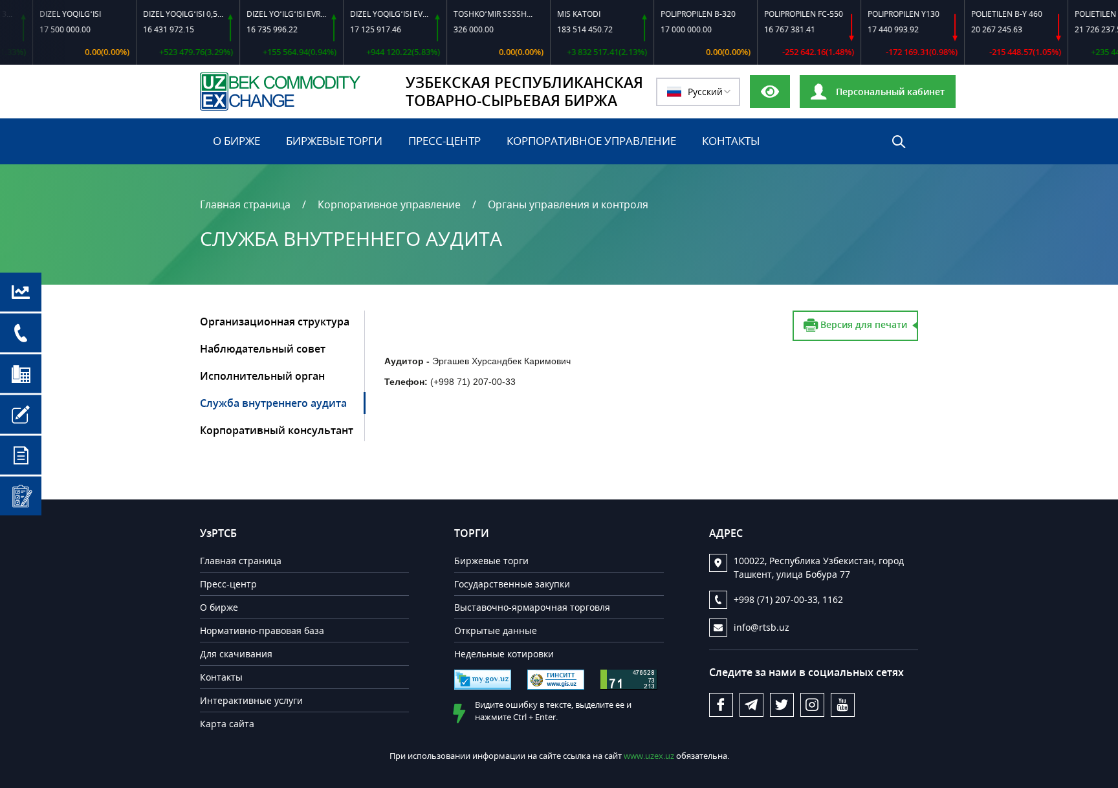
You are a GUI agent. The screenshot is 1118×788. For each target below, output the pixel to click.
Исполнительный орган (262, 376)
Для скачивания (236, 654)
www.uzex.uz (650, 755)
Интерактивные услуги (251, 700)
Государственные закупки (512, 584)
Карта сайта (227, 723)
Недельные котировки (504, 654)
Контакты (731, 140)
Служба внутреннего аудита (273, 403)
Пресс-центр (444, 140)
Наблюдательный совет (262, 349)
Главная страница (245, 204)
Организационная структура (274, 321)
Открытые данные (495, 630)
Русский (705, 91)
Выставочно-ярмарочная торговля (532, 607)
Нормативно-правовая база (262, 630)
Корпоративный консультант (276, 430)
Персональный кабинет (889, 91)
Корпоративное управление (591, 140)
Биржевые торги (334, 140)
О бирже (236, 140)
